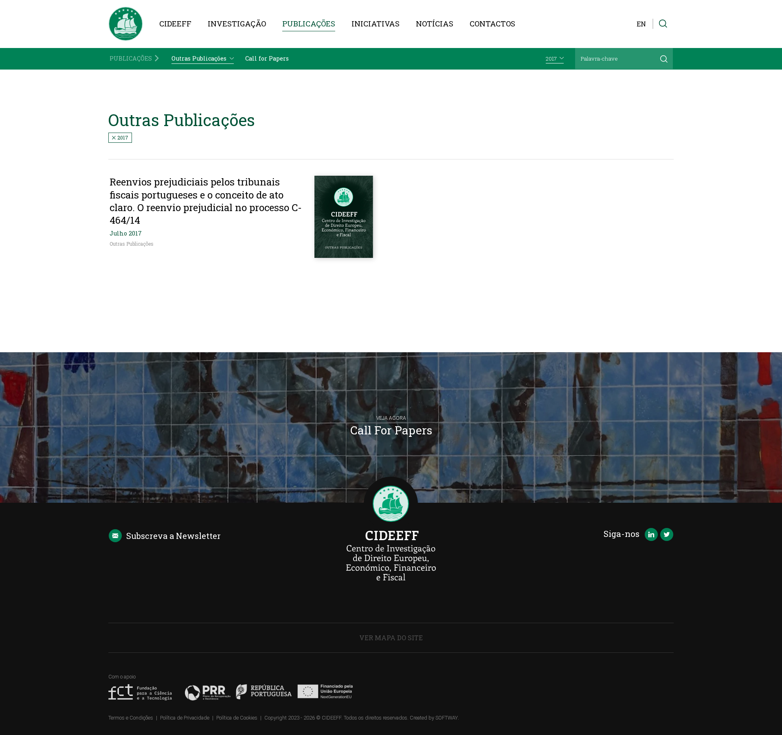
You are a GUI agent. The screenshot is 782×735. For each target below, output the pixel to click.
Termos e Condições (130, 718)
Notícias (434, 23)
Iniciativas (375, 23)
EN (641, 24)
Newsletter (173, 535)
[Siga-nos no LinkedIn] (651, 535)
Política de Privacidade (184, 718)
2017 (122, 137)
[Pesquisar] (664, 58)
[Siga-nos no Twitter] (667, 535)
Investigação (237, 23)
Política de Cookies (236, 718)
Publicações (308, 23)
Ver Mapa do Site (391, 637)
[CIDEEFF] (125, 24)
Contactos (492, 23)
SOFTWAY (446, 718)
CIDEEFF (175, 23)
